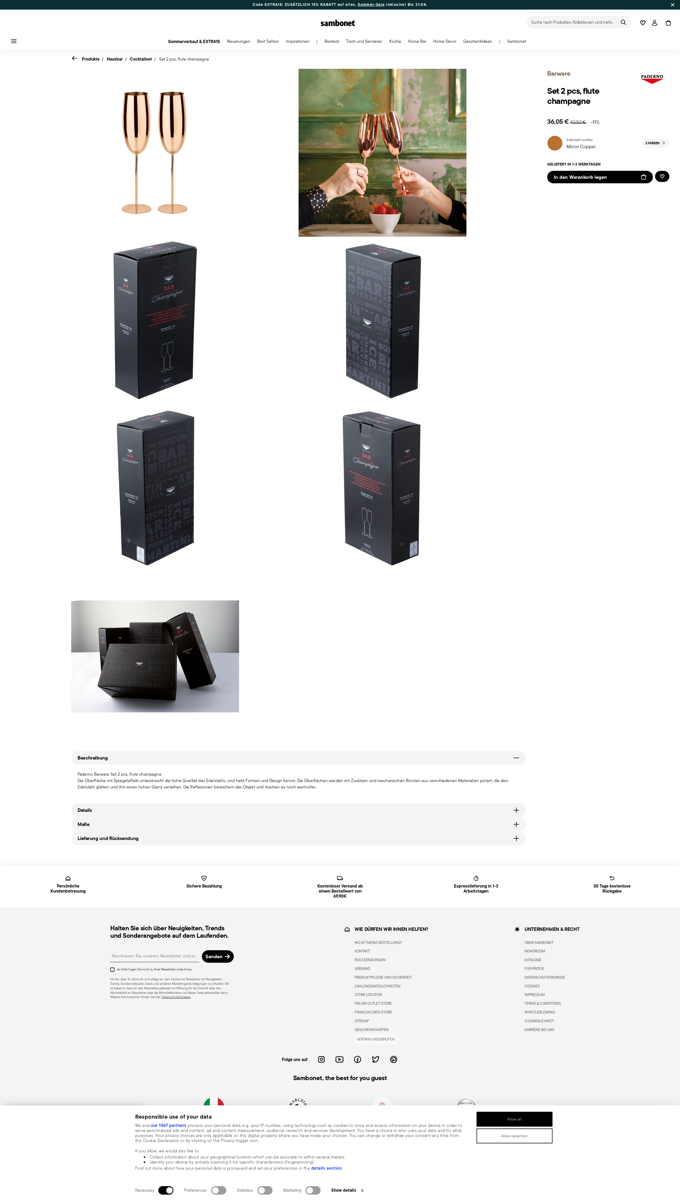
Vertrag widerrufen (376, 1039)
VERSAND (362, 968)
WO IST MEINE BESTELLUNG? (378, 942)
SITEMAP (362, 1021)
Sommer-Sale (371, 5)
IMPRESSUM (535, 994)
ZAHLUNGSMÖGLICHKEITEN (378, 986)
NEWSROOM (535, 951)
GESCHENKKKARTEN (372, 1029)
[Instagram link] (321, 1059)
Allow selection (514, 1136)
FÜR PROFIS (534, 968)
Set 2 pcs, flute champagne (184, 59)
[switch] (218, 1190)
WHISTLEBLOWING (540, 1012)
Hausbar (115, 59)
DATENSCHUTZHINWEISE (545, 977)
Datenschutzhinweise (176, 997)
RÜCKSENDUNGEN (370, 959)
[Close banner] (672, 5)
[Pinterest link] (393, 1059)
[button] (238, 42)
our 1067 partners (169, 1125)
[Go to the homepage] (338, 23)
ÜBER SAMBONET (539, 942)
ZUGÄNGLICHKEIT (539, 1021)
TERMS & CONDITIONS (543, 1003)
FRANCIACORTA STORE (373, 1012)
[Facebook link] (357, 1059)
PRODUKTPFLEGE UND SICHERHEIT (383, 977)
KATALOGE (533, 959)
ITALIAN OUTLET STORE (373, 1003)
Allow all (514, 1119)
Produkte (91, 59)
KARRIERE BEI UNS (539, 1029)
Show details (343, 1190)
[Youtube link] (339, 1059)
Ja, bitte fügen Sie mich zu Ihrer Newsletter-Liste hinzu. (154, 969)
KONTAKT (362, 951)
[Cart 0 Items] (667, 23)
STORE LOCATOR (368, 994)
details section (326, 1168)
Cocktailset (141, 59)
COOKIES (532, 986)
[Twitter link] (375, 1059)
